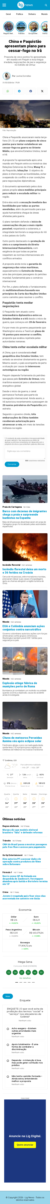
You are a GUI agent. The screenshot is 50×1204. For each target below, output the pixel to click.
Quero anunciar (25, 1145)
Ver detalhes (25, 978)
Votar (7, 996)
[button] (17, 982)
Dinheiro (32, 14)
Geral (8, 14)
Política (19, 14)
